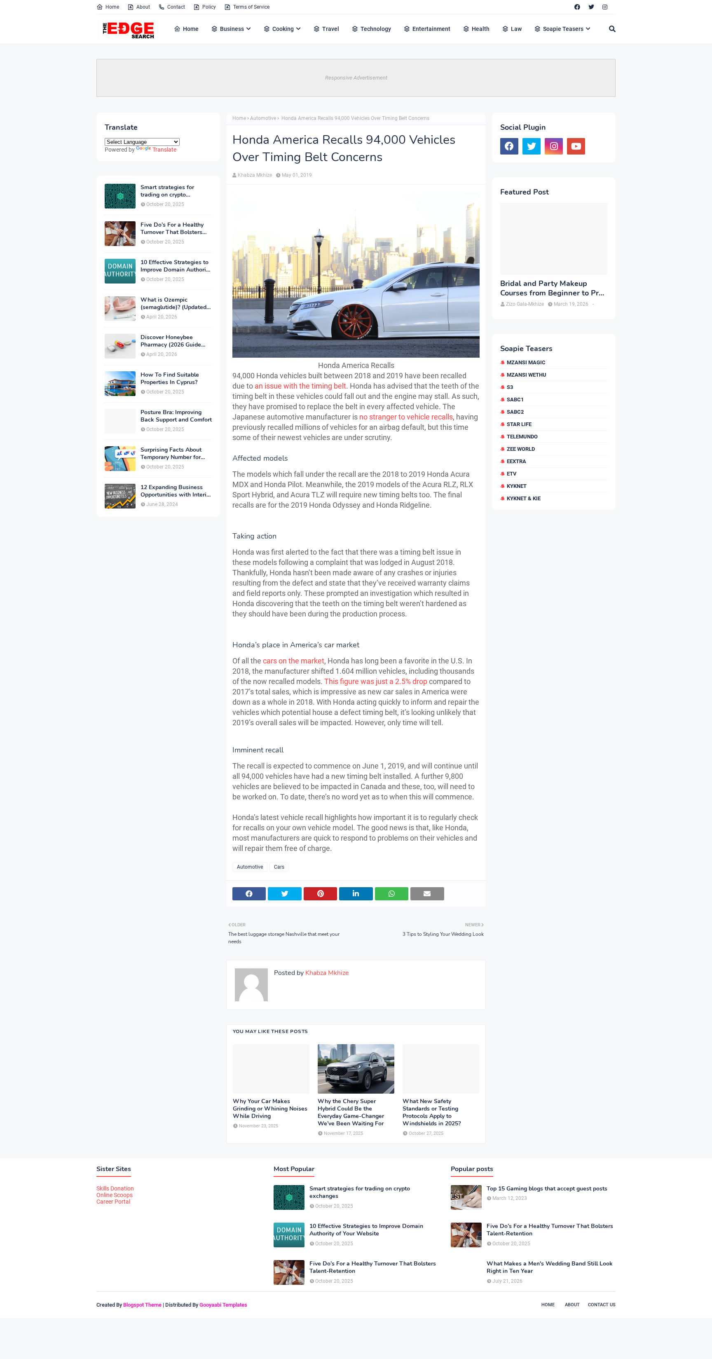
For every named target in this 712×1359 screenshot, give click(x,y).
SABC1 (515, 399)
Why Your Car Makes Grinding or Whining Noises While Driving (270, 1109)
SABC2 (515, 412)
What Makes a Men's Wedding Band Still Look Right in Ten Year (550, 1267)
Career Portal (113, 1201)
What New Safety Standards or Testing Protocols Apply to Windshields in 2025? (432, 1113)
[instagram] (604, 7)
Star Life (519, 424)
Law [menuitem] (516, 29)
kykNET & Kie (524, 498)
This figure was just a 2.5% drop (375, 681)
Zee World (521, 449)
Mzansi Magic (526, 362)
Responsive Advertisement (356, 78)
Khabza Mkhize (255, 175)
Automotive (263, 118)
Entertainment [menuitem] (431, 29)
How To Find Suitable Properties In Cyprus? (170, 378)
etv (512, 474)
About (143, 7)
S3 (510, 387)
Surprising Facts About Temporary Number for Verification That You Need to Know (171, 453)
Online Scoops (114, 1195)
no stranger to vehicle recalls (406, 416)
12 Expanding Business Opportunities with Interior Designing (176, 491)
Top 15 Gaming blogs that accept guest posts (547, 1189)
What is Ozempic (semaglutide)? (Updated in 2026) (173, 303)
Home (112, 7)
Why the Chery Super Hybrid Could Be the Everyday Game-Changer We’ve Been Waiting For (351, 1113)
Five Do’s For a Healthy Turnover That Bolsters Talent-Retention (172, 228)
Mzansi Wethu (526, 375)
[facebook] (577, 7)
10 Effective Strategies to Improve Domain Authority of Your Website (176, 266)
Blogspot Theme (142, 1305)
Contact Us (602, 1304)
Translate (164, 149)
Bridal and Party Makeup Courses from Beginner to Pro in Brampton (551, 288)
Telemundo (522, 436)
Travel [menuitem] (330, 29)
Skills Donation (115, 1188)
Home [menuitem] (191, 29)
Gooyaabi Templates (223, 1305)
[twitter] (591, 7)
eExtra (516, 461)
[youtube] (576, 146)
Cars (279, 867)
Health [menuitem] (481, 29)
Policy (209, 7)
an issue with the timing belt (300, 386)
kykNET (517, 486)
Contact (176, 7)
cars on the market (293, 660)
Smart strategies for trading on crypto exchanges (167, 191)
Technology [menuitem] (376, 29)
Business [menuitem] (232, 29)
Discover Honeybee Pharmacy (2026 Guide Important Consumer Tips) (176, 341)
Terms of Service (251, 7)
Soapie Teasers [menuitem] (563, 29)
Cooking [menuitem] (283, 29)
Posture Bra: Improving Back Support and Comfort (176, 416)
